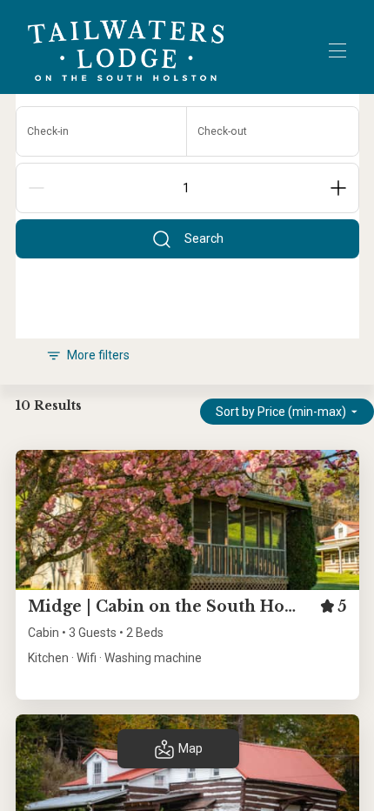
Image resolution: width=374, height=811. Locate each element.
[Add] (338, 188)
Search (204, 238)
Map (190, 748)
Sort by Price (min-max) (281, 412)
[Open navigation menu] (337, 50)
